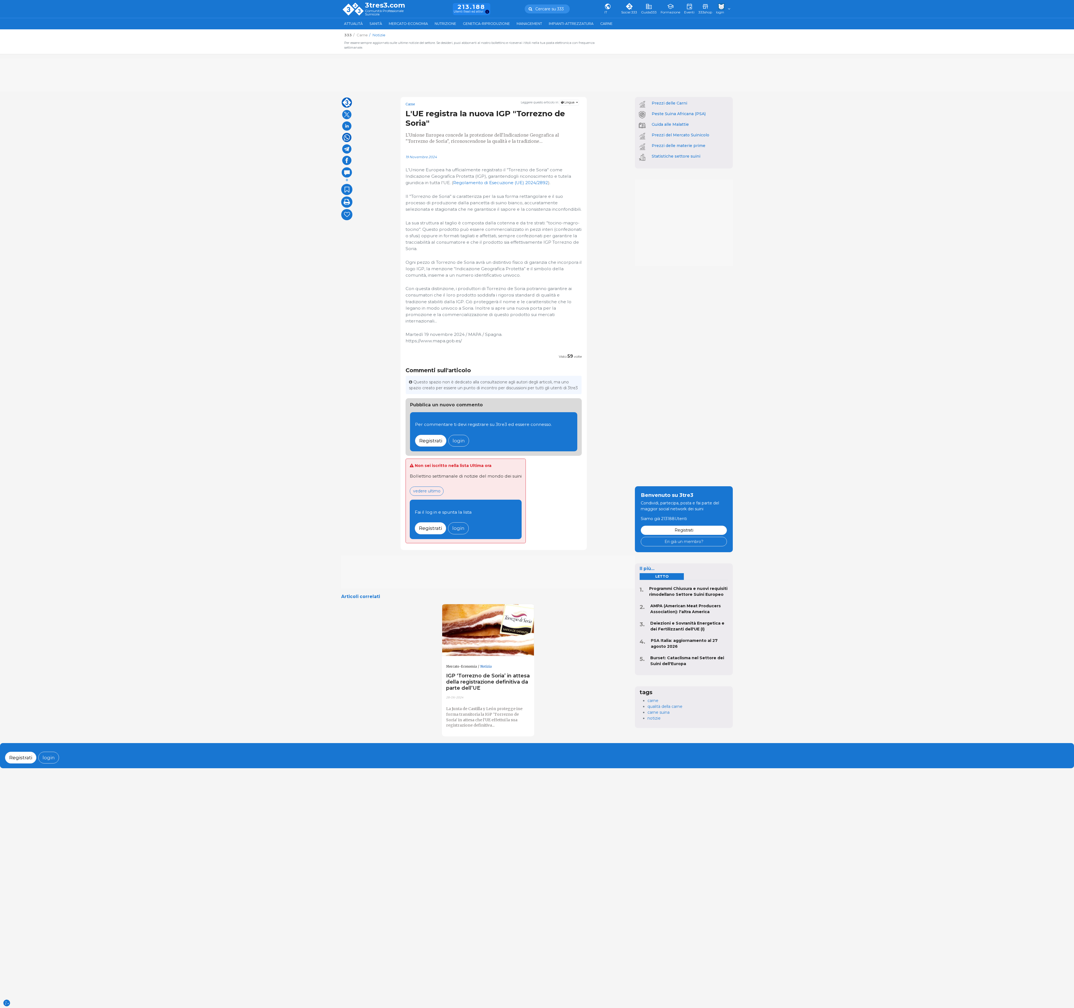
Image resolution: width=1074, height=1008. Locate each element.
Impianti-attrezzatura (571, 24)
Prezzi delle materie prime (678, 145)
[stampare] (346, 202)
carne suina (658, 712)
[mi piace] (346, 214)
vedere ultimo (427, 491)
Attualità (353, 24)
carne (652, 700)
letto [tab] (661, 576)
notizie (654, 718)
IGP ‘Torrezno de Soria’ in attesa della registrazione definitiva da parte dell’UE (488, 681)
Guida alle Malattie (670, 124)
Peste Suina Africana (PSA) (679, 113)
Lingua (569, 102)
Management (529, 24)
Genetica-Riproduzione (486, 24)
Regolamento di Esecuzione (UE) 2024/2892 (500, 182)
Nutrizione (445, 24)
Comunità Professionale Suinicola (384, 12)
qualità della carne (664, 706)
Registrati (430, 440)
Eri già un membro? (684, 541)
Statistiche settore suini (676, 156)
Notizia (486, 666)
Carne (606, 24)
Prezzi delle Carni (669, 103)
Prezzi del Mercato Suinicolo (680, 134)
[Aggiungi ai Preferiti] (346, 189)
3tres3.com (385, 5)
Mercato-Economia (408, 24)
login (459, 440)
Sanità (375, 24)
